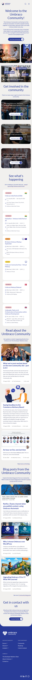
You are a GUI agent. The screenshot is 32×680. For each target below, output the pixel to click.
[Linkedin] (24, 676)
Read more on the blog (24, 464)
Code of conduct (22, 648)
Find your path (15, 138)
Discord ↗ (5, 645)
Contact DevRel (15, 619)
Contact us (5, 661)
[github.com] (26, 676)
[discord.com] (29, 676)
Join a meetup (15, 162)
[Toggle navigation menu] (29, 4)
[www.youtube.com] (21, 676)
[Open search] (25, 4)
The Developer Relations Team (10, 656)
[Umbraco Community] (5, 4)
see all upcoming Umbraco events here (17, 185)
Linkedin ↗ (5, 648)
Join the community (15, 39)
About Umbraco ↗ (7, 659)
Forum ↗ (4, 643)
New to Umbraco (15, 114)
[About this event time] (8, 200)
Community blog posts (25, 595)
